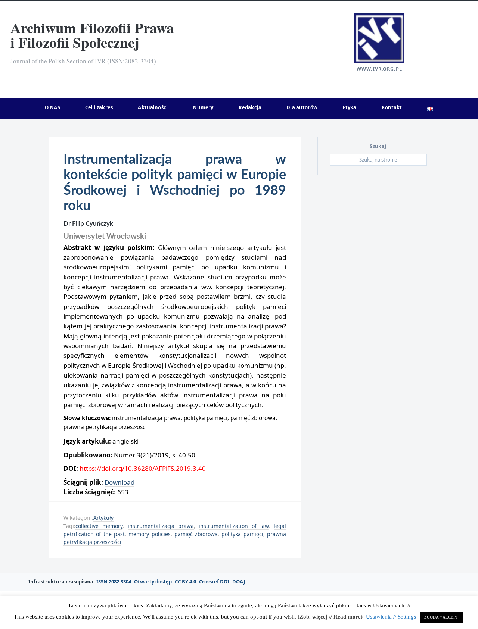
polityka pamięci (242, 534)
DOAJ (238, 582)
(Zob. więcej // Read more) (330, 617)
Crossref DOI (214, 582)
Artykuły (103, 517)
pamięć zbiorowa (196, 534)
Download (119, 482)
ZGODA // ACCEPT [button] (441, 617)
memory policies (149, 534)
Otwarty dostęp (153, 582)
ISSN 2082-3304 (113, 582)
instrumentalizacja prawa (161, 525)
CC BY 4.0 (185, 582)
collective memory (98, 525)
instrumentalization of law (234, 525)
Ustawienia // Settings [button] (391, 617)
